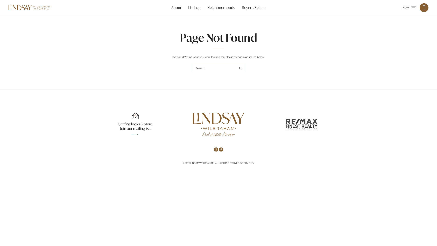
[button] (409, 7)
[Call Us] (424, 7)
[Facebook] (221, 149)
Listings (194, 7)
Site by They (247, 163)
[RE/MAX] (302, 124)
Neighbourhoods (221, 7)
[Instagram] (216, 149)
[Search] (240, 68)
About (176, 7)
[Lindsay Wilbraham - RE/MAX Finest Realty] (30, 8)
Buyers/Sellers (254, 7)
